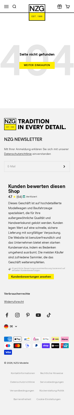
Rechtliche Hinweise (51, 373)
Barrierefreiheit (22, 399)
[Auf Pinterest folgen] (28, 315)
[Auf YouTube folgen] (38, 315)
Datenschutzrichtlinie (18, 154)
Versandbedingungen (22, 391)
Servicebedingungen (52, 382)
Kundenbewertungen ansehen (31, 276)
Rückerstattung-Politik (51, 391)
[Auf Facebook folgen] (7, 315)
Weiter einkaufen (37, 65)
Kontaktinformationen (23, 373)
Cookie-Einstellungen (48, 399)
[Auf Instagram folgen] (17, 315)
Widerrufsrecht (14, 301)
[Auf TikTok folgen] (49, 315)
